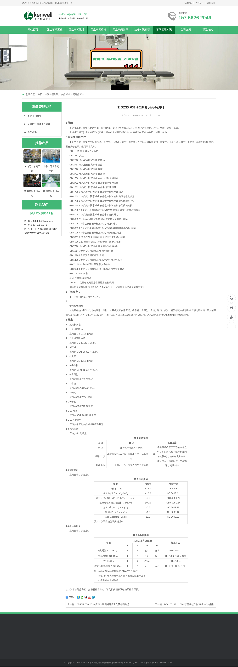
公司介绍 (186, 29)
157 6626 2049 (231, 298)
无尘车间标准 (98, 29)
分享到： (72, 597)
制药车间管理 (34, 115)
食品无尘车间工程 (31, 648)
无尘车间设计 (76, 29)
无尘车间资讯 (120, 29)
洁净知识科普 (142, 29)
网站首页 (33, 29)
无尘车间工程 (54, 29)
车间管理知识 (164, 29)
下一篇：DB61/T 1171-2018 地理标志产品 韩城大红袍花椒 (184, 604)
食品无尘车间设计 (53, 648)
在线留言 (199, 3)
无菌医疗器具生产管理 (39, 124)
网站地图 (211, 3)
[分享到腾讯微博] (93, 597)
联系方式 (208, 29)
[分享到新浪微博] (89, 597)
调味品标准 (78, 94)
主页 (40, 94)
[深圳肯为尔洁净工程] (56, 15)
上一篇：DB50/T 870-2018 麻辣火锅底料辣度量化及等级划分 (98, 604)
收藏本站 (188, 3)
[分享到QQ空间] (78, 597)
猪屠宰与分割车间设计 (54, 654)
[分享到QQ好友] (86, 597)
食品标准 (65, 94)
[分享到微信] (82, 597)
